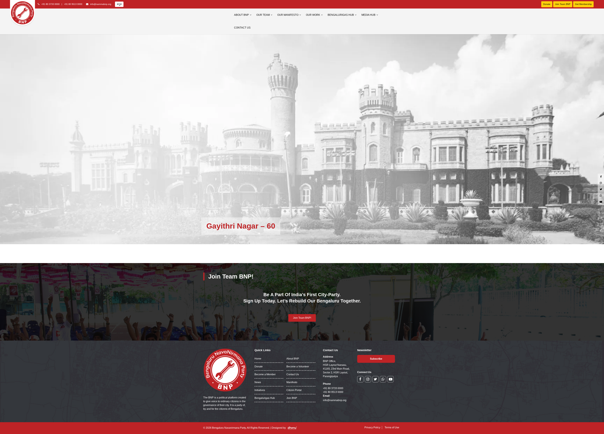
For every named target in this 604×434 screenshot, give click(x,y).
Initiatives (259, 390)
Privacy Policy (372, 427)
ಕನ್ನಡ (119, 4)
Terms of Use (392, 427)
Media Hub (368, 15)
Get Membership (583, 4)
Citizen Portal (294, 390)
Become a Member (265, 374)
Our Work (313, 15)
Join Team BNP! (302, 317)
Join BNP (291, 398)
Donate (546, 4)
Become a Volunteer (297, 366)
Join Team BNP (562, 4)
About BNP (241, 15)
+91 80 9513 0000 (73, 4)
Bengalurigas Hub (341, 15)
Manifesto (291, 382)
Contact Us (242, 27)
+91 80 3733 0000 (50, 4)
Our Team (263, 15)
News (257, 382)
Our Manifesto (287, 15)
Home (257, 358)
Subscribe (376, 358)
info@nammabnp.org (100, 4)
